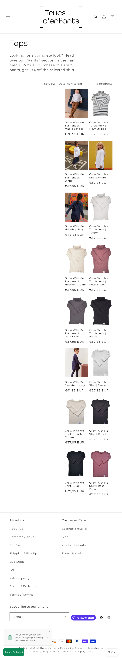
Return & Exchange (23, 586)
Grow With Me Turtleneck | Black (98, 333)
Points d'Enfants (74, 545)
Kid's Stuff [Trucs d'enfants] (43, 648)
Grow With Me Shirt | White (98, 176)
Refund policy (20, 578)
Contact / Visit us (22, 537)
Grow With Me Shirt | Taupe (98, 384)
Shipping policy (84, 651)
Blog (65, 537)
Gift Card (16, 545)
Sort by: (49, 83)
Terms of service (61, 651)
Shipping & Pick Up (23, 553)
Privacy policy (41, 651)
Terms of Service (22, 594)
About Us (16, 528)
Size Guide (17, 561)
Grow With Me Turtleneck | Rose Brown (98, 281)
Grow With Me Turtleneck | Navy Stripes (98, 125)
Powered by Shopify (72, 648)
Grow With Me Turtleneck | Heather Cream (75, 281)
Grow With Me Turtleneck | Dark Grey (74, 333)
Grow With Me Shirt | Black (74, 484)
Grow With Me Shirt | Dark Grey (100, 432)
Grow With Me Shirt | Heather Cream (75, 434)
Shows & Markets (74, 553)
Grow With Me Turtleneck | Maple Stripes (74, 125)
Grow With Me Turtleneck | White (74, 177)
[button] (8, 17)
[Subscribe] (64, 616)
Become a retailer (74, 528)
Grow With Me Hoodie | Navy (74, 228)
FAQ (13, 570)
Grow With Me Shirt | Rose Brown (98, 486)
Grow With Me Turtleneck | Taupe (98, 229)
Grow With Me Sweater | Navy (75, 384)
